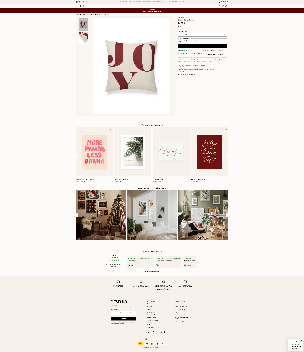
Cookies (177, 312)
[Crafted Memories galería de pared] (101, 215)
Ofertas (142, 6)
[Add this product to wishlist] (172, 19)
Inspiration (163, 6)
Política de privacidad (127, 322)
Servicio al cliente (179, 304)
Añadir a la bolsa (202, 46)
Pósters (113, 6)
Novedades (105, 6)
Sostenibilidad (151, 312)
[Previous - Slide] (76, 155)
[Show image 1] (83, 24)
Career (149, 309)
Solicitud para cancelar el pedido (181, 318)
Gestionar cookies (179, 321)
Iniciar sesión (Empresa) (153, 327)
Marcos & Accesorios (131, 6)
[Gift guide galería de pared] (203, 215)
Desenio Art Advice (180, 301)
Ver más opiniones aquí (152, 271)
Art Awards (150, 324)
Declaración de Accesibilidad (155, 315)
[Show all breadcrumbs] (77, 14)
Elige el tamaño (182, 31)
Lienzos (120, 6)
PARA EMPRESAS (173, 6)
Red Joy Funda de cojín (103, 14)
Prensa (149, 304)
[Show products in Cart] (226, 6)
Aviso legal (150, 306)
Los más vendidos (94, 6)
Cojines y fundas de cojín (88, 14)
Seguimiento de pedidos (181, 306)
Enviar (123, 318)
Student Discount (152, 317)
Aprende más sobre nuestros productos (188, 74)
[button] (295, 345)
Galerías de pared (152, 6)
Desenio (156, 347)
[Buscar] (219, 6)
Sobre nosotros (151, 301)
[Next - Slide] (228, 155)
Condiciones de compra (181, 309)
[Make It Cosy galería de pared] (152, 215)
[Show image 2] (83, 38)
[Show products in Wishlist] (223, 6)
